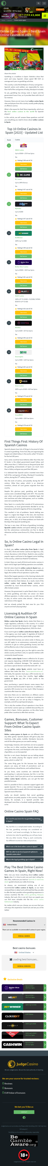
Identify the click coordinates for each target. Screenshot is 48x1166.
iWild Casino (19, 150)
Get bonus (23, 169)
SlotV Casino (19, 296)
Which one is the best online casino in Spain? (22, 846)
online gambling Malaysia (34, 895)
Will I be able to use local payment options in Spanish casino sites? (22, 853)
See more (23, 164)
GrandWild (19, 415)
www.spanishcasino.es (34, 671)
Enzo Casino (19, 386)
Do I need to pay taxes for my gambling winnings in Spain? (23, 820)
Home (3, 20)
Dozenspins (19, 357)
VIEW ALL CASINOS (24, 936)
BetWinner (19, 238)
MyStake (18, 208)
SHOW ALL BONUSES (24, 966)
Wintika (18, 327)
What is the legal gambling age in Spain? (20, 859)
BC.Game (18, 179)
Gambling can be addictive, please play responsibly (23, 1132)
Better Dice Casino (21, 267)
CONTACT (24, 1112)
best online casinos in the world (21, 111)
